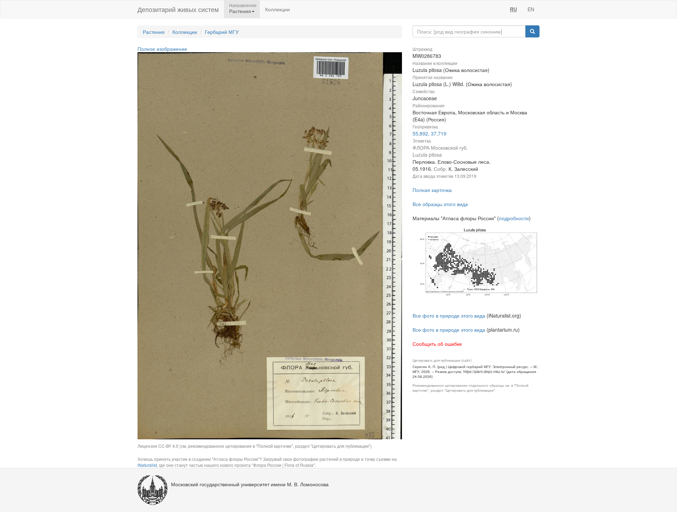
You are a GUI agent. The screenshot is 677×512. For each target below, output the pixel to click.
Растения (154, 31)
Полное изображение (162, 48)
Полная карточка (432, 189)
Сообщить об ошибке (437, 343)
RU (513, 9)
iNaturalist (147, 465)
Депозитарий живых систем (178, 9)
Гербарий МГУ (222, 31)
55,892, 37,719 (429, 133)
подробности (514, 218)
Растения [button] (240, 10)
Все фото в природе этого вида (449, 315)
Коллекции (277, 9)
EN (530, 9)
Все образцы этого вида (440, 203)
